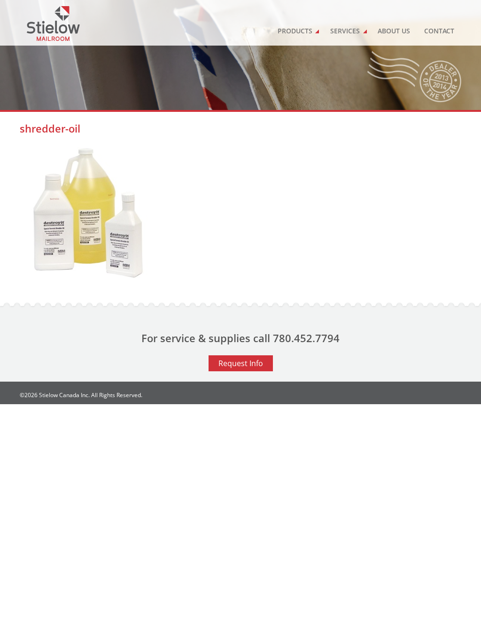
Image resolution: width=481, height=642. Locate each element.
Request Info (240, 363)
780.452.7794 (306, 338)
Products (295, 30)
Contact (439, 30)
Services (345, 30)
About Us (394, 30)
